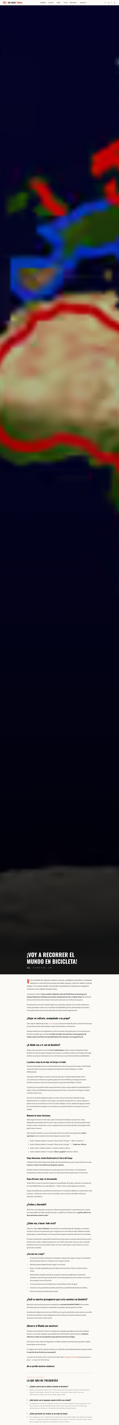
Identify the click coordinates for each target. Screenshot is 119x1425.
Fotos (66, 3)
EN (111, 2)
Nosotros (73, 3)
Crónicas (43, 3)
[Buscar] (105, 2)
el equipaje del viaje (71, 1357)
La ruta (50, 3)
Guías (58, 3)
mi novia (52, 1024)
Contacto (83, 3)
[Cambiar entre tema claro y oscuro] (114, 2)
